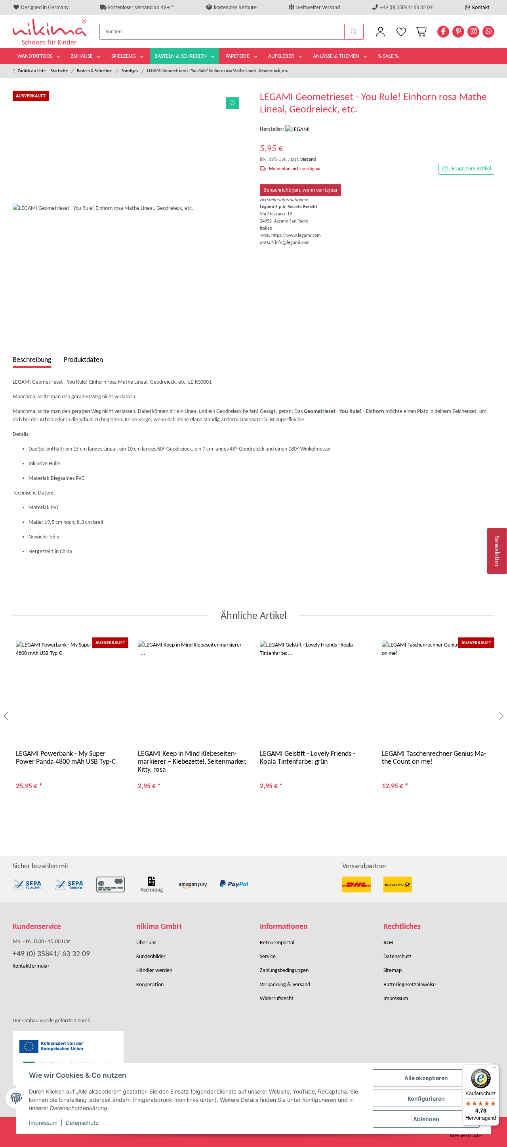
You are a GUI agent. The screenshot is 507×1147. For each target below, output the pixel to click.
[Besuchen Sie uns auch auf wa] (488, 32)
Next (500, 716)
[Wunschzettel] (401, 31)
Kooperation (150, 984)
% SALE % (388, 56)
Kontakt (480, 7)
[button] (380, 31)
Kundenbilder (151, 956)
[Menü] (494, 1069)
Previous (6, 716)
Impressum (43, 1122)
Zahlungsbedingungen (284, 970)
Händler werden (154, 970)
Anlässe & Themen (336, 56)
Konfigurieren (426, 1098)
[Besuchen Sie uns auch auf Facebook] (443, 32)
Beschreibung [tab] (32, 359)
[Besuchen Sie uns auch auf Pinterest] (458, 32)
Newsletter (497, 551)
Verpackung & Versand (285, 984)
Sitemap (392, 970)
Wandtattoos (35, 56)
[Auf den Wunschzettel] (233, 103)
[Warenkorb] (420, 31)
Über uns (146, 942)
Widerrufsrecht (277, 998)
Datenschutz (82, 1122)
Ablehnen (426, 1119)
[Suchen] (354, 32)
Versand (308, 159)
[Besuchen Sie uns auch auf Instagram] (473, 32)
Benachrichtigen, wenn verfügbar (300, 189)
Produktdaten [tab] (83, 359)
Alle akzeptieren (426, 1078)
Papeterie (238, 56)
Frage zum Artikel (471, 168)
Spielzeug (124, 56)
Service (268, 956)
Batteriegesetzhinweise (409, 984)
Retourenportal (277, 942)
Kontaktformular (31, 965)
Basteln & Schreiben (181, 56)
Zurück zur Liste (32, 70)
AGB (388, 942)
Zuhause (82, 56)
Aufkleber (281, 56)
